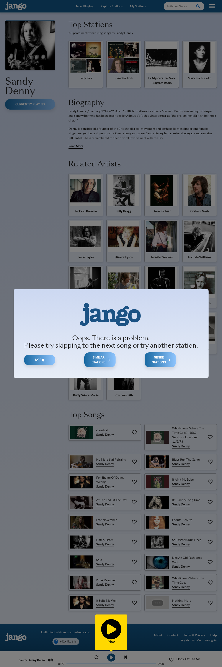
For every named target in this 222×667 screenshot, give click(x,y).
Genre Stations (159, 360)
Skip (38, 360)
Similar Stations (98, 360)
